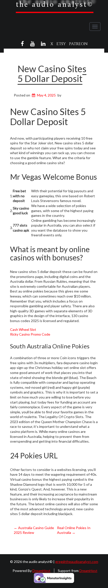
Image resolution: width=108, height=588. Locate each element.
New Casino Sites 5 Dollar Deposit (52, 73)
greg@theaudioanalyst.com (76, 561)
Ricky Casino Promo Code (30, 334)
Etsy (61, 44)
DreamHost (41, 570)
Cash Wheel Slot (23, 329)
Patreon (78, 44)
